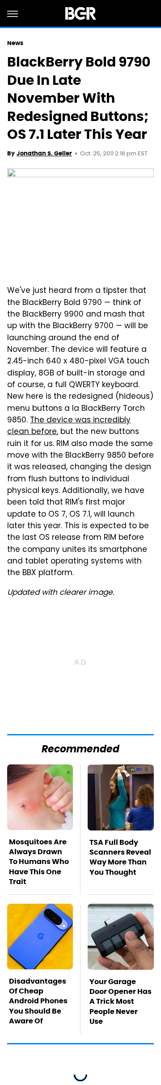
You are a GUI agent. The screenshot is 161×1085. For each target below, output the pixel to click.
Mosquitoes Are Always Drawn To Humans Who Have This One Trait (39, 862)
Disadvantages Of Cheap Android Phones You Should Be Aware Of (38, 1001)
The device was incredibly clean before (69, 426)
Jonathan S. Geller (44, 153)
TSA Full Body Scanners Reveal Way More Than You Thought (120, 857)
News (15, 43)
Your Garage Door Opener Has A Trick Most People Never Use (120, 1002)
